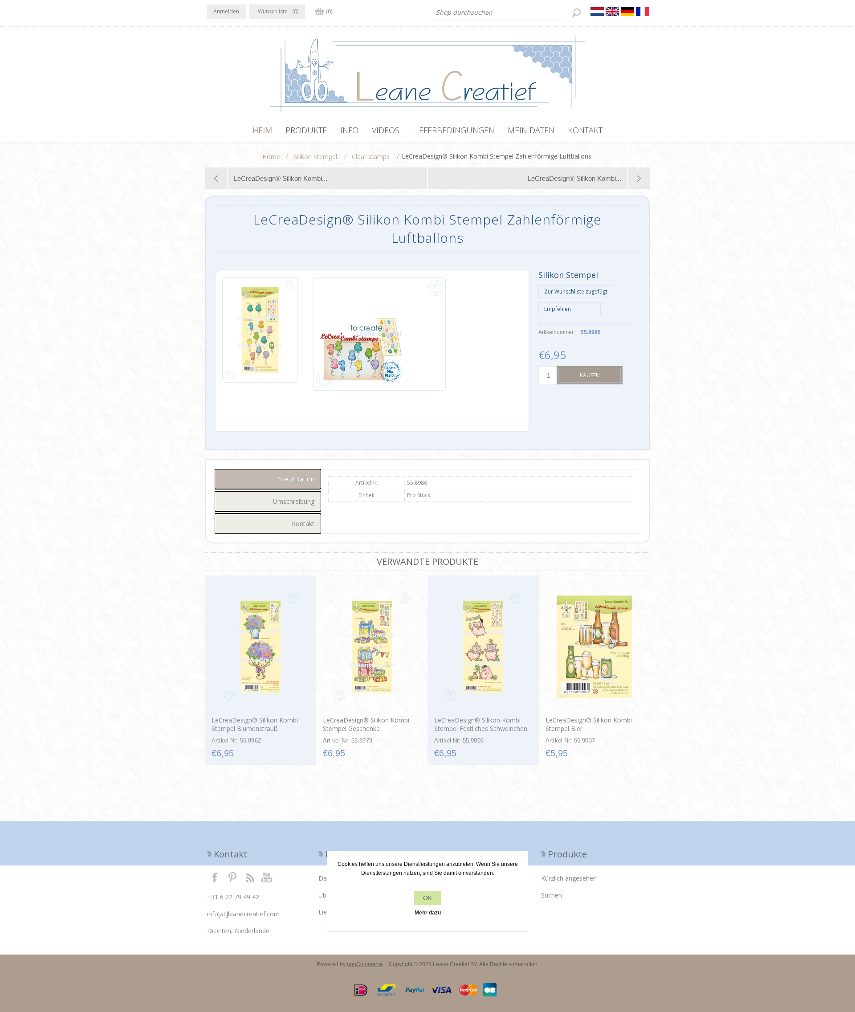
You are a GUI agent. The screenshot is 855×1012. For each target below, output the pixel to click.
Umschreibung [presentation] (293, 501)
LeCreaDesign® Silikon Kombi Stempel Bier (589, 724)
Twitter (232, 877)
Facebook (215, 877)
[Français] (642, 11)
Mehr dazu (428, 913)
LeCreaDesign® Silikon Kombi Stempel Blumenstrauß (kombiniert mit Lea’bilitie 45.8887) (255, 733)
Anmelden (226, 11)
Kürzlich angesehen (569, 878)
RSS (250, 877)
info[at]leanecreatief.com (243, 914)
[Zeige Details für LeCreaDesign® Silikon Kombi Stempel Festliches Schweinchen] (483, 647)
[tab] (268, 479)
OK (427, 898)
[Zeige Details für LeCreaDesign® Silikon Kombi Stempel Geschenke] (372, 647)
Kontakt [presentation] (303, 523)
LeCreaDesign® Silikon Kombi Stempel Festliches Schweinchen (480, 724)
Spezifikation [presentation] (296, 479)
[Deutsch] (627, 11)
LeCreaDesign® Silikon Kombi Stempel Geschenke (366, 724)
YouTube (267, 877)
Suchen (551, 895)
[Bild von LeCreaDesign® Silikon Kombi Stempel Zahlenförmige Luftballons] (260, 334)
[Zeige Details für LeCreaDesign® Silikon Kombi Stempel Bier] (594, 647)
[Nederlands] (597, 11)
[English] (612, 11)
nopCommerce (365, 964)
